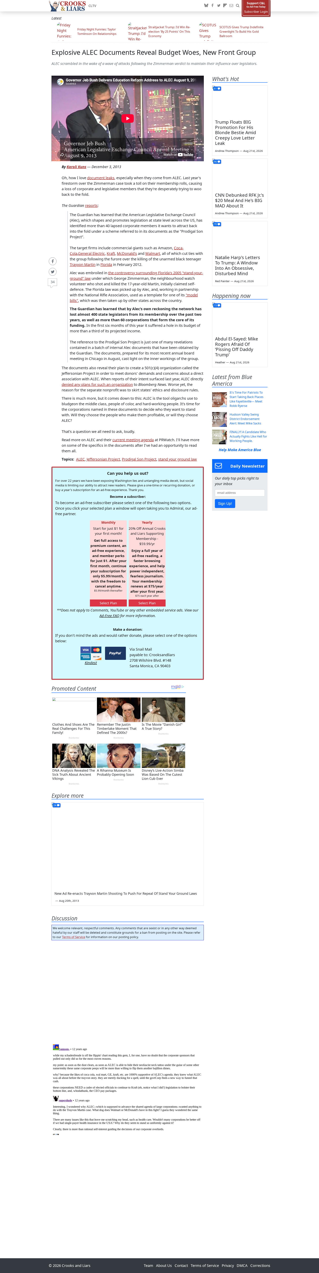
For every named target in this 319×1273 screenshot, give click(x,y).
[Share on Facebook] (52, 261)
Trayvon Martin (82, 264)
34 (53, 281)
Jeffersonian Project (103, 459)
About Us (164, 1265)
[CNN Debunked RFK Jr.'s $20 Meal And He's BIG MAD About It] (239, 174)
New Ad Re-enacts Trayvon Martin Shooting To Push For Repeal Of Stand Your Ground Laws (125, 893)
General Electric (91, 253)
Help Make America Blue (240, 449)
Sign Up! (225, 504)
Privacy (228, 1265)
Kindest (91, 662)
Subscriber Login (256, 11)
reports (91, 205)
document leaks (100, 177)
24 (54, 805)
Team (148, 1265)
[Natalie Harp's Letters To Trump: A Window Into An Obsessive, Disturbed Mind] (239, 236)
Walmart (152, 253)
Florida (106, 264)
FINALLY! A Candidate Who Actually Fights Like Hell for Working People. (248, 436)
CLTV (92, 6)
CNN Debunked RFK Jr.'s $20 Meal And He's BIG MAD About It (239, 200)
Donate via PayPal (115, 653)
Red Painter (222, 281)
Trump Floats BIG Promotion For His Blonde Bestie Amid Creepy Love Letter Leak (235, 132)
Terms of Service (73, 937)
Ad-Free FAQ (109, 615)
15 (215, 305)
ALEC (80, 459)
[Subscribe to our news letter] (231, 5)
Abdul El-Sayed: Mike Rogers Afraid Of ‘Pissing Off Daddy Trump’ (236, 347)
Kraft (111, 253)
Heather (220, 362)
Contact (181, 1265)
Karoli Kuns (76, 166)
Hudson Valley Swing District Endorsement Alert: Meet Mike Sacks (245, 418)
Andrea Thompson (227, 151)
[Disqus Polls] (128, 991)
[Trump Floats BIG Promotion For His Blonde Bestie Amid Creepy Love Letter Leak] (239, 101)
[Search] (237, 5)
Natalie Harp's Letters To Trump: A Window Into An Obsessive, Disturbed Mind (237, 265)
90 (215, 161)
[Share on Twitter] (52, 272)
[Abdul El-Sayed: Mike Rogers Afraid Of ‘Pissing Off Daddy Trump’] (239, 317)
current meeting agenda (133, 439)
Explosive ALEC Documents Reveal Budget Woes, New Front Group (154, 52)
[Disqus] (128, 1089)
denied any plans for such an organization (97, 384)
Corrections (260, 1265)
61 (215, 88)
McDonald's (127, 253)
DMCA (242, 1265)
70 (215, 224)
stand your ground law (177, 459)
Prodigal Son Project (139, 459)
